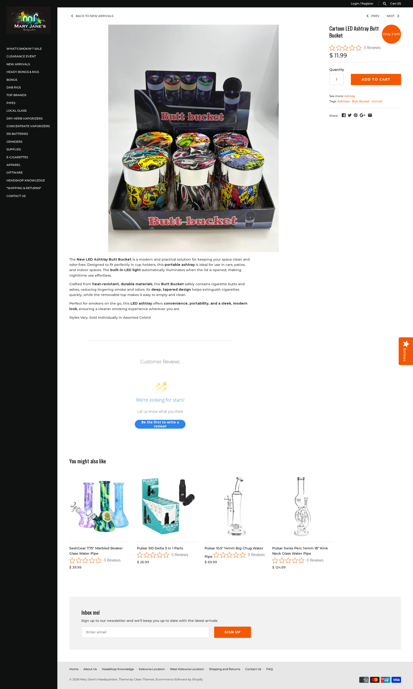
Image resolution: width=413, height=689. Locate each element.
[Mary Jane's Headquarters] (28, 20)
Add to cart (376, 79)
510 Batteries (17, 134)
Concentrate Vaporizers (28, 126)
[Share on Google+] (362, 115)
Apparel (13, 165)
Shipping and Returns (224, 669)
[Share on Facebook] (344, 115)
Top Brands (16, 95)
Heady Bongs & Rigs (22, 72)
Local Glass (16, 110)
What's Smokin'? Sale (24, 48)
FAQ (269, 669)
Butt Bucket (361, 101)
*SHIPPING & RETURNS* (23, 188)
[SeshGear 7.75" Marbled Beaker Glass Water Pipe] (99, 506)
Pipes (10, 103)
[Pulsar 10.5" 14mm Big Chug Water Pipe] (235, 506)
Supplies (13, 149)
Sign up (232, 632)
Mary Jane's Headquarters (98, 679)
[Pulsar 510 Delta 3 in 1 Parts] (167, 506)
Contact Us (16, 196)
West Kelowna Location (187, 669)
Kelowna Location (152, 669)
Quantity (336, 69)
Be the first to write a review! (160, 424)
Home (73, 669)
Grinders (14, 141)
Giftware (14, 172)
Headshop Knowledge (25, 180)
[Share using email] (370, 115)
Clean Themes (144, 679)
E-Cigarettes (17, 157)
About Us (90, 669)
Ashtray (349, 96)
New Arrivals (18, 64)
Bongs (11, 80)
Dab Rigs (13, 87)
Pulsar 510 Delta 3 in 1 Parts (160, 548)
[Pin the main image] (356, 115)
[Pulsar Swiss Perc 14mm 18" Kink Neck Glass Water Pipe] (302, 506)
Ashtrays (343, 101)
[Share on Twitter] (350, 115)
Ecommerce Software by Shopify (179, 679)
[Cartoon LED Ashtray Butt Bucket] (193, 138)
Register (367, 3)
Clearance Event (21, 56)
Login (355, 3)
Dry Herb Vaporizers (24, 118)
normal (377, 101)
